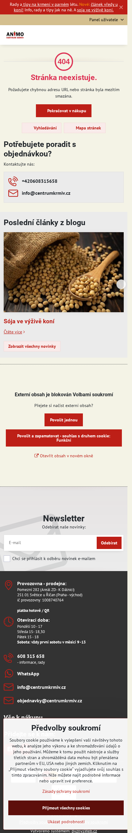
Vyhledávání (45, 128)
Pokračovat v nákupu (66, 110)
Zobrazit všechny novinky (32, 346)
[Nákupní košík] (105, 35)
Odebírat (109, 543)
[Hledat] (90, 35)
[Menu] (120, 35)
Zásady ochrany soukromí (66, 791)
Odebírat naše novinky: (64, 527)
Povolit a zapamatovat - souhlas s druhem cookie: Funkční (63, 438)
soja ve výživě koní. (95, 10)
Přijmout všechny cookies (66, 808)
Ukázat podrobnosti (66, 821)
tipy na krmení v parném (45, 4)
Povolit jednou (64, 420)
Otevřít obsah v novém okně (66, 456)
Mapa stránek (88, 128)
